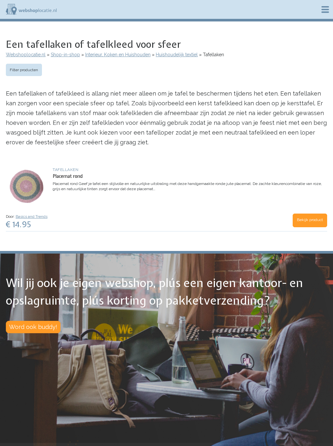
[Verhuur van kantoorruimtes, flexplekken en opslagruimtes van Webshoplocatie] (31, 9)
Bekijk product (310, 219)
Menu (325, 9)
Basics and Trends (31, 216)
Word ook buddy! (33, 326)
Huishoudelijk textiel (177, 54)
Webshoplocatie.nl (26, 54)
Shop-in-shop (65, 54)
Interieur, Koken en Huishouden (118, 54)
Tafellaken (65, 169)
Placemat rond (68, 176)
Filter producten (24, 70)
